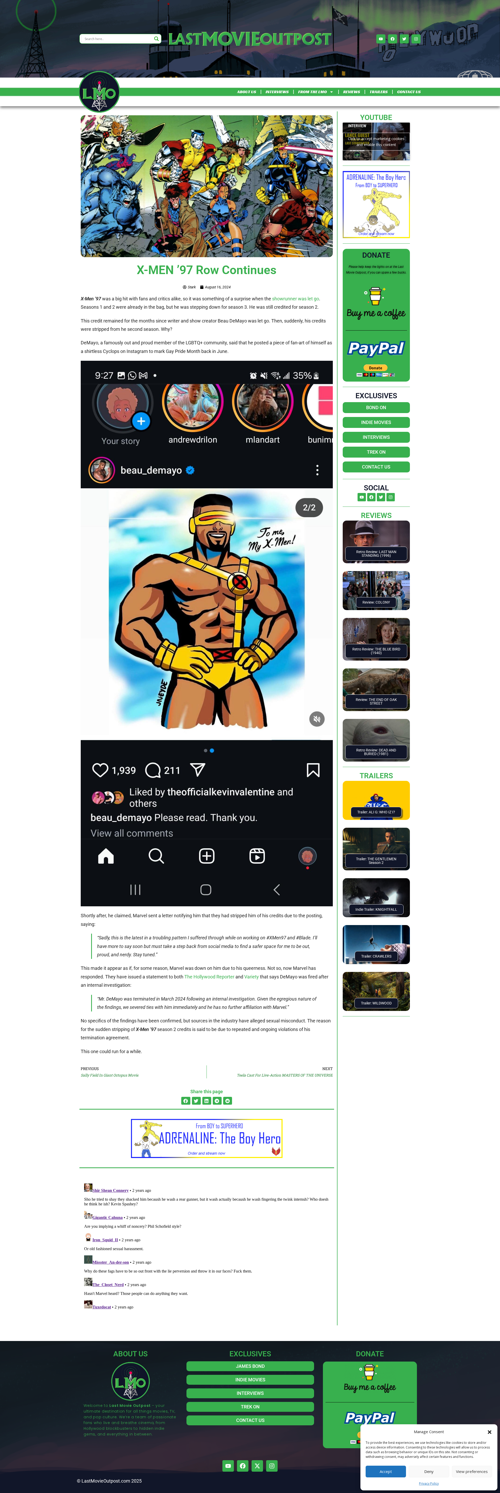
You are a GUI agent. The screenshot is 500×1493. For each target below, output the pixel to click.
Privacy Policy (429, 1483)
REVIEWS (351, 91)
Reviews (376, 515)
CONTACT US (409, 91)
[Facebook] (392, 38)
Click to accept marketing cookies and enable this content (376, 141)
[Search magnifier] (156, 38)
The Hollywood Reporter (209, 976)
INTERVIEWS (277, 91)
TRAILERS (379, 91)
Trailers (376, 775)
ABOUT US (246, 91)
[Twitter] (404, 38)
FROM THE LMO (312, 91)
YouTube (376, 117)
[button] (489, 1431)
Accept (386, 1471)
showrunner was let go (295, 298)
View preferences (472, 1471)
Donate (376, 255)
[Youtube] (380, 38)
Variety (251, 976)
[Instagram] (416, 38)
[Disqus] (207, 1246)
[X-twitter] (257, 1466)
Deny (429, 1471)
